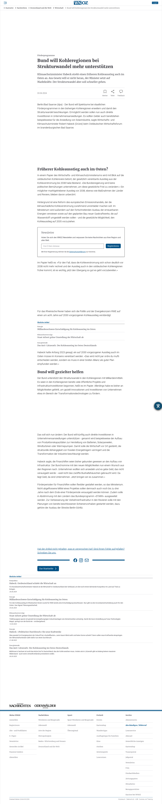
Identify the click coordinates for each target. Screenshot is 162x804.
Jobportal (129, 757)
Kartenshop (101, 725)
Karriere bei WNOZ (133, 795)
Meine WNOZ (14, 715)
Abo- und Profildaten (18, 731)
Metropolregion (44, 736)
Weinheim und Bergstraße (49, 720)
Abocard (129, 736)
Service (129, 715)
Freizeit (100, 715)
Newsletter (14, 741)
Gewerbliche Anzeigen (135, 741)
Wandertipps (102, 731)
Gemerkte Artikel (16, 747)
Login (155, 3)
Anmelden (13, 720)
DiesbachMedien (132, 773)
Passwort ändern (16, 752)
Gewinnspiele (102, 752)
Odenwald (42, 725)
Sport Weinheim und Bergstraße (80, 720)
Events (99, 720)
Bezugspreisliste (132, 789)
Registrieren (14, 725)
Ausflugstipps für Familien (108, 736)
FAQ (127, 768)
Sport (69, 715)
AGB (136, 799)
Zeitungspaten (132, 779)
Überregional (72, 731)
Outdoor (100, 747)
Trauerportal (131, 752)
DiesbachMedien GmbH (19, 799)
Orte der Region (44, 731)
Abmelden (13, 757)
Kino (98, 741)
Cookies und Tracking (146, 799)
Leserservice (131, 731)
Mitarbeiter (130, 784)
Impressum (121, 799)
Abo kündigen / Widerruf (136, 725)
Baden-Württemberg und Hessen (52, 741)
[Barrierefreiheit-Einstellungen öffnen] (158, 406)
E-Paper (12, 736)
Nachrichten (43, 715)
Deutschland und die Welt (49, 747)
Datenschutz (130, 799)
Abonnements (131, 720)
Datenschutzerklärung (77, 252)
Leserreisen (101, 757)
